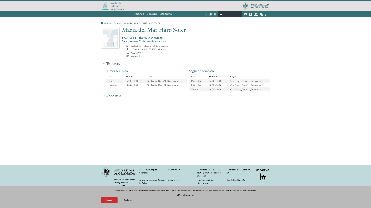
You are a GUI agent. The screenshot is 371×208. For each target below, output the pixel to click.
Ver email (135, 56)
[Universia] (262, 170)
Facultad (139, 14)
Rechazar (128, 200)
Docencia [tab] (113, 96)
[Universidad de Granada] (255, 6)
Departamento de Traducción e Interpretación (144, 41)
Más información (186, 194)
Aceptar (109, 200)
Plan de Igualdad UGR (236, 180)
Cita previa (173, 180)
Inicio (102, 23)
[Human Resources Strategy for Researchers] (262, 177)
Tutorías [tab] (113, 64)
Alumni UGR (174, 169)
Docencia (152, 14)
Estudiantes (166, 14)
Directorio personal (122, 23)
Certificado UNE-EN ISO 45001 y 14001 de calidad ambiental (209, 172)
